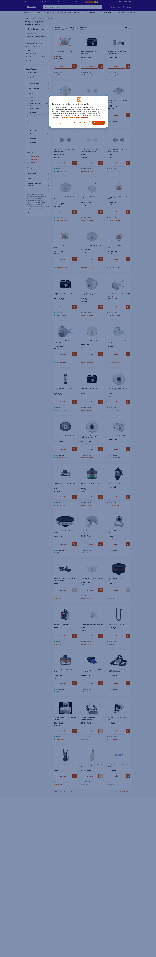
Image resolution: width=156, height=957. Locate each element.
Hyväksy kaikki (99, 122)
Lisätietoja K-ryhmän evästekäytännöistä (75, 117)
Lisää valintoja (57, 122)
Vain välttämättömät (81, 122)
